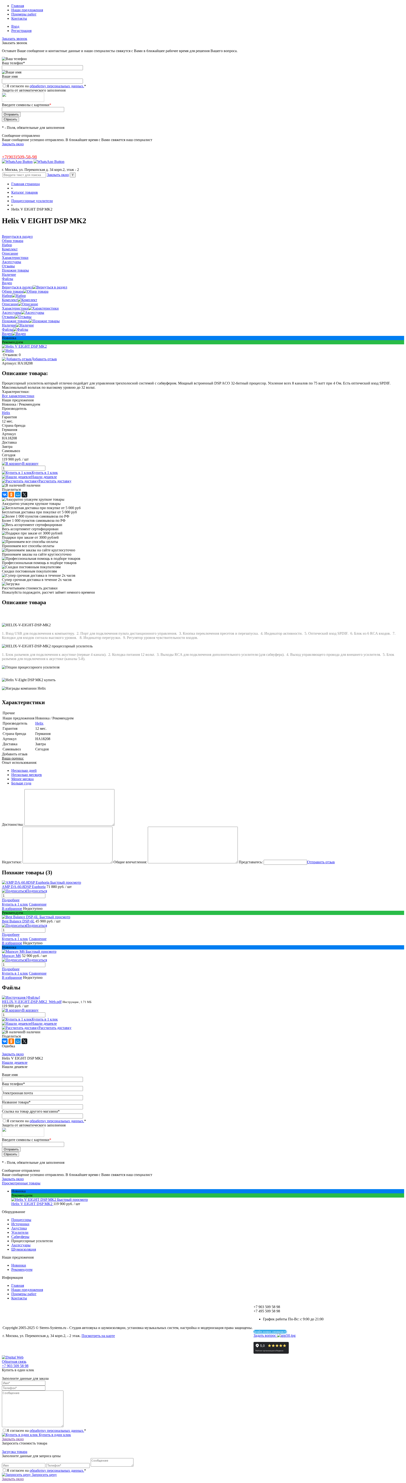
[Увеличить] (24, 346)
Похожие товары (15, 321)
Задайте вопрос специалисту (270, 1331)
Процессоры (21, 1220)
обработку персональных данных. (57, 86)
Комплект (10, 300)
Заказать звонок (14, 39)
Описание (10, 304)
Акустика (19, 1228)
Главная (17, 6)
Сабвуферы (20, 1237)
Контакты (19, 18)
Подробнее (11, 900)
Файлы (7, 329)
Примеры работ (23, 14)
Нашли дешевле (44, 477)
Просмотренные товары (21, 1183)
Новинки (18, 1265)
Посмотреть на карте (98, 1336)
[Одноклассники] (11, 494)
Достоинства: (12, 824)
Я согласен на (46, 86)
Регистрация (21, 31)
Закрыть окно (13, 144)
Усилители (19, 1232)
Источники (20, 1224)
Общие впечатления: (130, 862)
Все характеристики (18, 396)
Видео (7, 334)
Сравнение (38, 904)
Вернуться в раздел (17, 287)
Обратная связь (14, 1362)
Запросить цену (44, 1475)
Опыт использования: (19, 763)
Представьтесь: (251, 862)
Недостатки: (12, 862)
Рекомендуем (21, 1270)
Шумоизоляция (23, 1249)
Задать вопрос (265, 1335)
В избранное (12, 909)
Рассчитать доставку (55, 481)
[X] (24, 494)
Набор (7, 296)
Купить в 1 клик (45, 473)
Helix (6, 413)
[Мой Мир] (18, 494)
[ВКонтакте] (5, 494)
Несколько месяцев (26, 775)
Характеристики (15, 308)
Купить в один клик (54, 1435)
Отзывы (8, 317)
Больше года (21, 783)
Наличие (9, 325)
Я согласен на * (46, 1431)
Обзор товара (12, 291)
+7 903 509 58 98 (15, 1366)
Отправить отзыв (321, 862)
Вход (15, 26)
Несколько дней (24, 770)
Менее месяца (22, 779)
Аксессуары (11, 313)
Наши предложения (27, 10)
